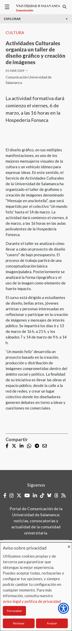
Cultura (15, 32)
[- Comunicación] (38, 8)
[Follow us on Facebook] (7, 446)
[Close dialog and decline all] (69, 544)
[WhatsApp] (29, 446)
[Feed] (63, 495)
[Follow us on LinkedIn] (21, 446)
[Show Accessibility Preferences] (63, 608)
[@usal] (56, 495)
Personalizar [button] (14, 610)
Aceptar (52, 623)
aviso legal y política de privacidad (32, 601)
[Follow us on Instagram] (11, 495)
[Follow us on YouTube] (27, 495)
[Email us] (44, 446)
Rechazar (18, 623)
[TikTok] (42, 495)
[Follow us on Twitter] (14, 446)
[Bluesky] (49, 495)
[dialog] (36, 586)
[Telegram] (37, 446)
